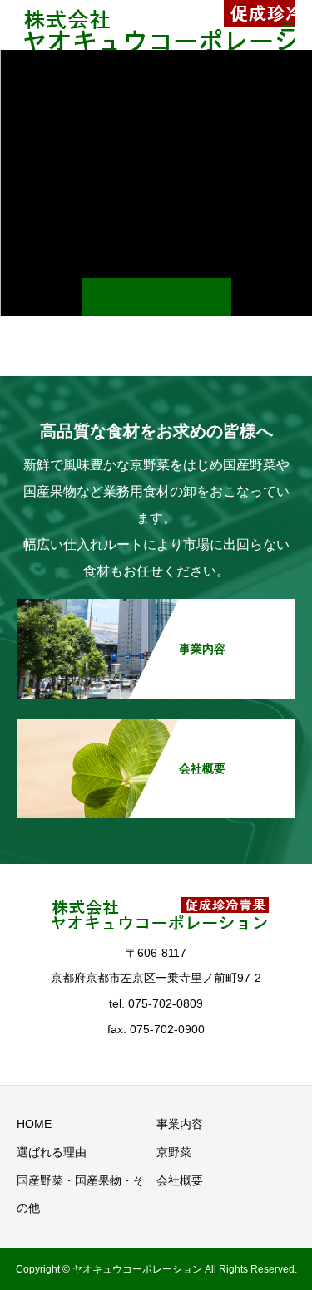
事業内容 (179, 1124)
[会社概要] (156, 727)
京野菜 (173, 1152)
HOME (34, 1124)
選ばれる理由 (52, 1152)
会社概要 (179, 1180)
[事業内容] (156, 607)
